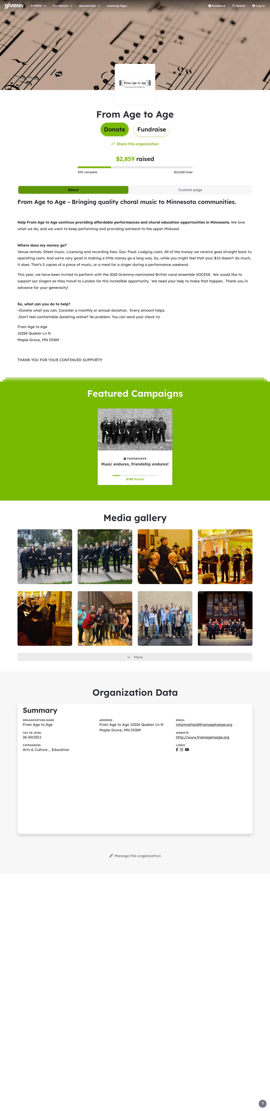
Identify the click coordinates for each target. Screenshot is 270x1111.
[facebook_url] (177, 749)
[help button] (262, 1103)
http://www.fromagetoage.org (202, 737)
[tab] (73, 190)
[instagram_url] (181, 749)
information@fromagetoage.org (204, 724)
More (138, 657)
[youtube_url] (187, 749)
